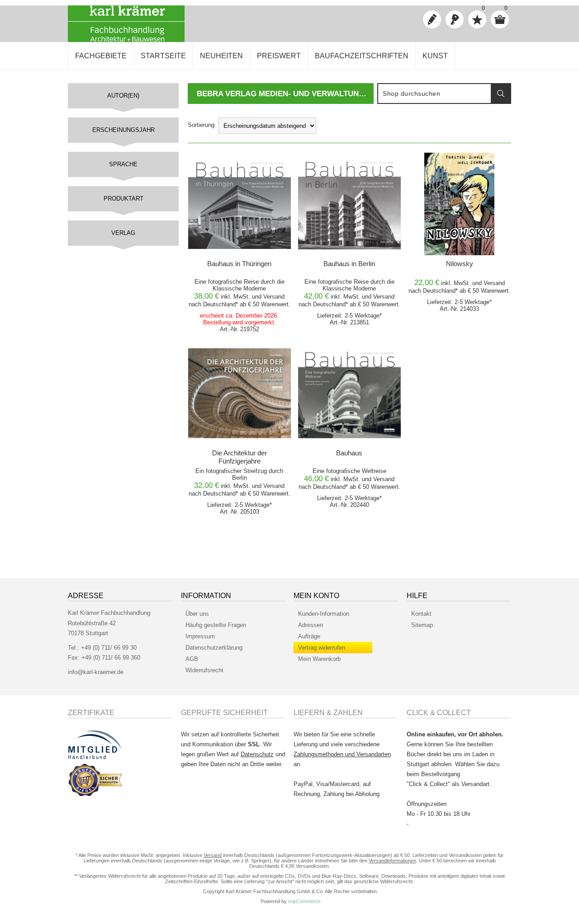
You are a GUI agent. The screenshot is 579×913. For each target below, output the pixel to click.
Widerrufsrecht (204, 670)
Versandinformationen (392, 860)
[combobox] (434, 93)
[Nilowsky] (459, 204)
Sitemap (422, 625)
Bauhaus (349, 453)
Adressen (310, 625)
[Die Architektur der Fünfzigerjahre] (239, 393)
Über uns (197, 613)
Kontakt (421, 613)
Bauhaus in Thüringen (239, 263)
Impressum (200, 636)
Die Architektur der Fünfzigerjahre (239, 457)
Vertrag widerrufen (321, 647)
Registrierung (432, 19)
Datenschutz (257, 754)
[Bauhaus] (349, 393)
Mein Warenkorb (319, 658)
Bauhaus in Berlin (349, 263)
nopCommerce (304, 901)
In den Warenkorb (240, 162)
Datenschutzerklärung (213, 647)
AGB (191, 658)
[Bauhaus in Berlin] (349, 204)
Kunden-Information (323, 613)
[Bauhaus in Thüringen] (239, 204)
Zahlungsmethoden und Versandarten (342, 754)
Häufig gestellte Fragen (215, 625)
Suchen (500, 93)
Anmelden (455, 19)
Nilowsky (459, 263)
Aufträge (309, 636)
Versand (274, 296)
